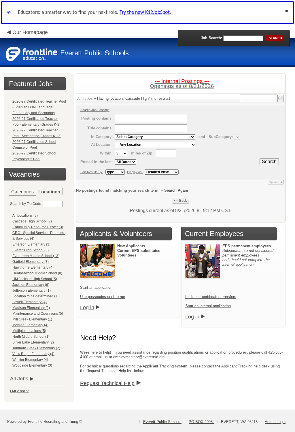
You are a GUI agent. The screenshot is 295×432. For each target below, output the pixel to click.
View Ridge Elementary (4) (33, 354)
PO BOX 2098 (201, 422)
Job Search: (211, 38)
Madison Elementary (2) (31, 308)
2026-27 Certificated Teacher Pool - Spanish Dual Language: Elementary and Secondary (39, 107)
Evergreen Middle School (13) (35, 256)
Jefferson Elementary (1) (31, 290)
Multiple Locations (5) (29, 331)
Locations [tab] (49, 191)
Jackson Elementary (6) (30, 285)
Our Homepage (30, 32)
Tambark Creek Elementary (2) (36, 348)
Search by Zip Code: (26, 204)
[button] (287, 12)
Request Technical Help (107, 383)
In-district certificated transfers (210, 297)
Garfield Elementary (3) (30, 262)
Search (269, 161)
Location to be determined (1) (35, 296)
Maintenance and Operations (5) (37, 314)
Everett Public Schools (162, 422)
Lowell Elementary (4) (29, 302)
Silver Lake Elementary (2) (33, 342)
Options (274, 182)
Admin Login (275, 422)
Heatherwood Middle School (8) (37, 273)
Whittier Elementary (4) (30, 360)
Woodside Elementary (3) (32, 365)
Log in (87, 307)
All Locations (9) (25, 216)
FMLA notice (19, 391)
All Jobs (19, 379)
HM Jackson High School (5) (34, 279)
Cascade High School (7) (32, 221)
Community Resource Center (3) (37, 227)
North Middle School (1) (31, 337)
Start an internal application (208, 306)
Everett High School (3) (30, 250)
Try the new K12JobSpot (145, 12)
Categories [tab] (22, 191)
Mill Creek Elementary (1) (32, 319)
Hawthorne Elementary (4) (33, 267)
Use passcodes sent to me (102, 297)
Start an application (96, 287)
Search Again (176, 190)
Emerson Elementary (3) (31, 244)
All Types (85, 98)
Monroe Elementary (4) (30, 325)
